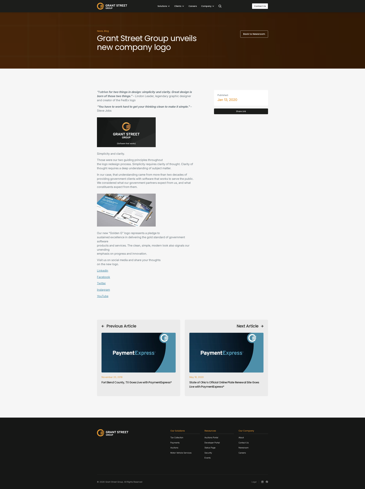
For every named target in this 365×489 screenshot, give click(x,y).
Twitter (101, 283)
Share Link (241, 111)
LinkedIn (102, 270)
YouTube (102, 296)
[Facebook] (267, 482)
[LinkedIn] (262, 482)
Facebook (103, 277)
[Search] (220, 6)
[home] (112, 6)
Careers (192, 6)
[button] (164, 6)
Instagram (103, 289)
